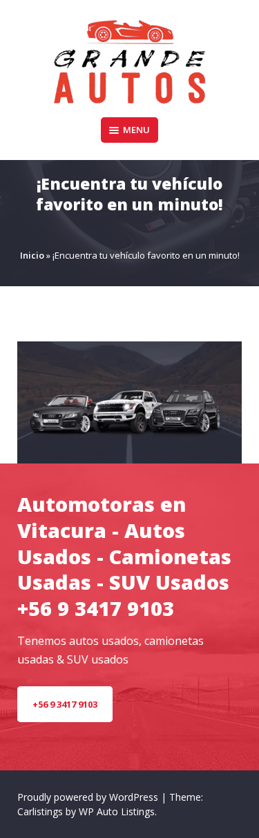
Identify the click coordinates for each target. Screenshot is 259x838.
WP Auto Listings (117, 811)
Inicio (32, 255)
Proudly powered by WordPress (89, 797)
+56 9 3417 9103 (64, 704)
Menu (136, 129)
